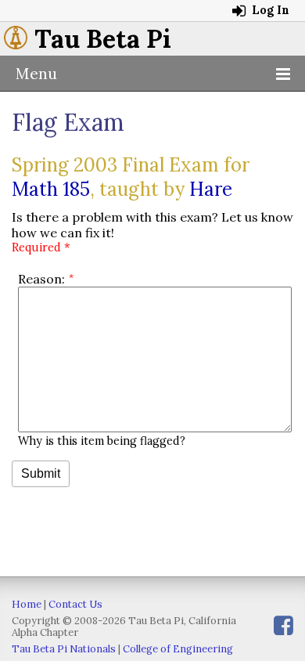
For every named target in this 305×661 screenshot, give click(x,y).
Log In (269, 10)
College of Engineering (178, 649)
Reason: (41, 279)
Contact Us (75, 604)
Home (26, 604)
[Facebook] (283, 625)
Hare (210, 189)
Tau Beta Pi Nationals (64, 649)
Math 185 (51, 189)
